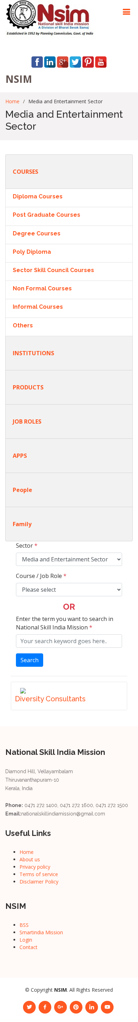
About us (29, 859)
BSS (24, 925)
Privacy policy (34, 866)
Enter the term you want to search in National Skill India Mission (64, 623)
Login (25, 939)
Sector (27, 545)
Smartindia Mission (41, 932)
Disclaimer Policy (38, 881)
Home (12, 101)
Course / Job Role (41, 576)
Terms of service (38, 874)
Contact (28, 947)
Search (30, 660)
